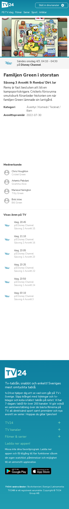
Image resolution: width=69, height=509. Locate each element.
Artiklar (43, 12)
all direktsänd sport (21, 411)
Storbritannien (34, 486)
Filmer (18, 12)
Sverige (46, 486)
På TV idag (7, 12)
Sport (34, 12)
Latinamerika (57, 486)
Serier (27, 12)
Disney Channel (31, 65)
